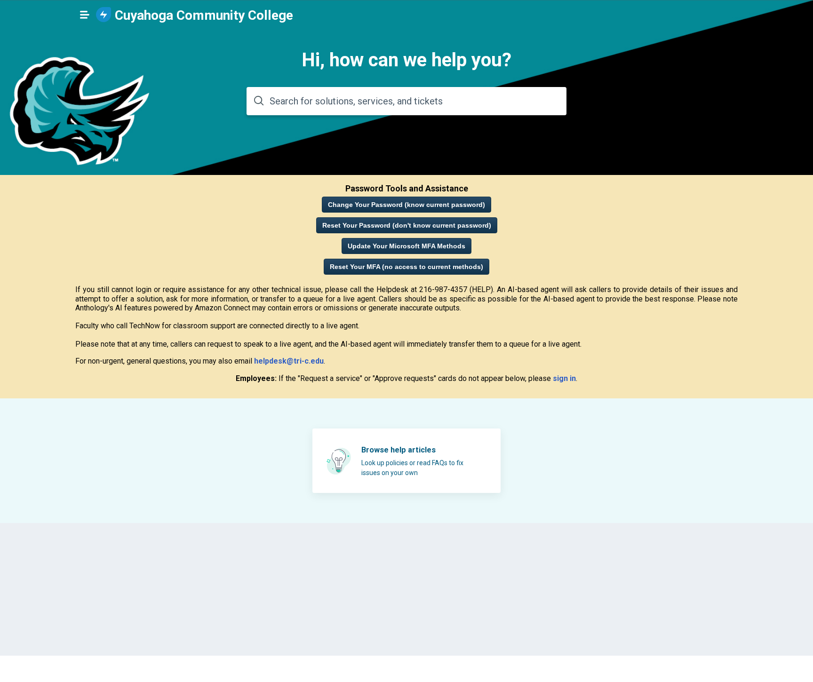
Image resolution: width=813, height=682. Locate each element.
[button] (84, 14)
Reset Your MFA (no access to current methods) (406, 266)
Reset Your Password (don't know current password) (406, 225)
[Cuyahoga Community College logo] (103, 15)
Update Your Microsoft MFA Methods (406, 246)
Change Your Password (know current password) (406, 204)
